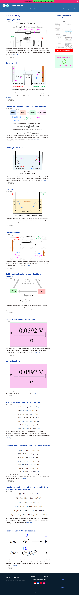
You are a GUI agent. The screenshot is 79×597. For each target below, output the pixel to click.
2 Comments (9, 568)
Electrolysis (10, 189)
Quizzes (53, 8)
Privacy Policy (63, 582)
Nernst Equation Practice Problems (21, 319)
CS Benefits (62, 8)
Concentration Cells (14, 232)
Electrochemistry (10, 56)
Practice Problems (34, 8)
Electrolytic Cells (13, 19)
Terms (63, 579)
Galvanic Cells (12, 63)
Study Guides (45, 8)
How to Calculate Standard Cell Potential (23, 402)
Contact (63, 584)
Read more (15, 54)
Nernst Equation (13, 361)
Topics (24, 8)
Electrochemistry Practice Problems (21, 531)
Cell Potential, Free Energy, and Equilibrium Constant (24, 275)
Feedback (63, 587)
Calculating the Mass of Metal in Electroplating (26, 106)
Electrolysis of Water (14, 148)
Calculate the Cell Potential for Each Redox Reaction (28, 446)
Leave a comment (10, 57)
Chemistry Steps (17, 5)
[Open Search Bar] (75, 9)
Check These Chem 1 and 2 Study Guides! (43, 1)
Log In (68, 8)
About (63, 576)
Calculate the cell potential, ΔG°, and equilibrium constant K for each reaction (27, 488)
